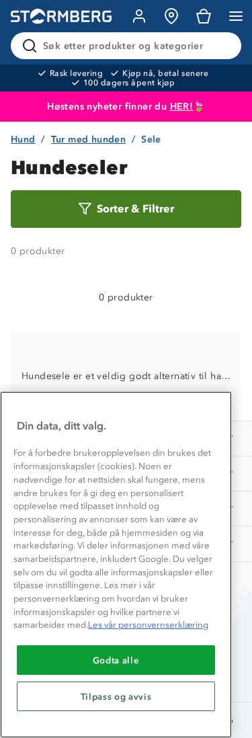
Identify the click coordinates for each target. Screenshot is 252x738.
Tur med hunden (88, 139)
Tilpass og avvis (116, 696)
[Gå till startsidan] (61, 16)
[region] (116, 564)
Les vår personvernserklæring (148, 625)
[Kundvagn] (203, 16)
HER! (182, 106)
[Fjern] (222, 46)
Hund (23, 139)
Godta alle (116, 660)
